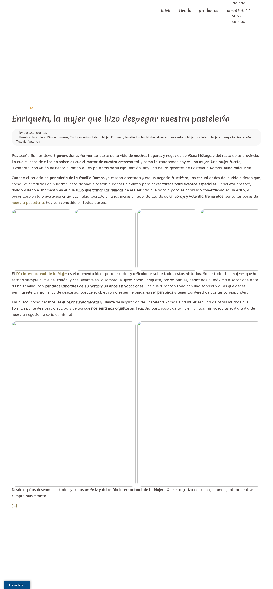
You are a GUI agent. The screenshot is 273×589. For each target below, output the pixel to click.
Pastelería (244, 137)
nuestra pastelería (28, 202)
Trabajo (21, 142)
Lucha (140, 137)
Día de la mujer (57, 137)
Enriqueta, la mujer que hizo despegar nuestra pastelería (121, 118)
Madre (150, 137)
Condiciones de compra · (152, 552)
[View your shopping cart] (252, 10)
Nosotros (39, 137)
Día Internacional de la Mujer (89, 137)
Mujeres (216, 137)
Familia (130, 137)
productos (208, 10)
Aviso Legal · (88, 552)
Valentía (34, 142)
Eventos (25, 137)
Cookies (176, 552)
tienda (185, 10)
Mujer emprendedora (171, 137)
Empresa (117, 137)
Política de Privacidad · (116, 552)
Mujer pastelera (198, 137)
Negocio (229, 137)
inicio (166, 10)
